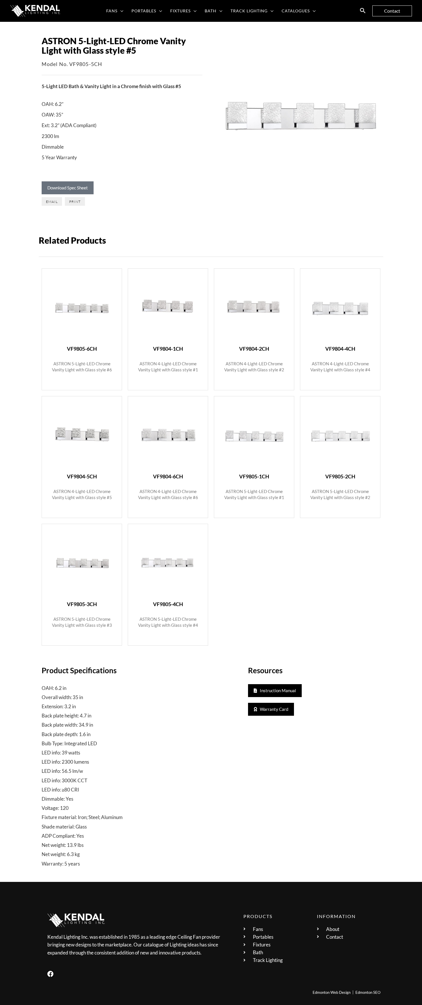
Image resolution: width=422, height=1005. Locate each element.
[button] (120, 11)
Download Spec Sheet (67, 187)
